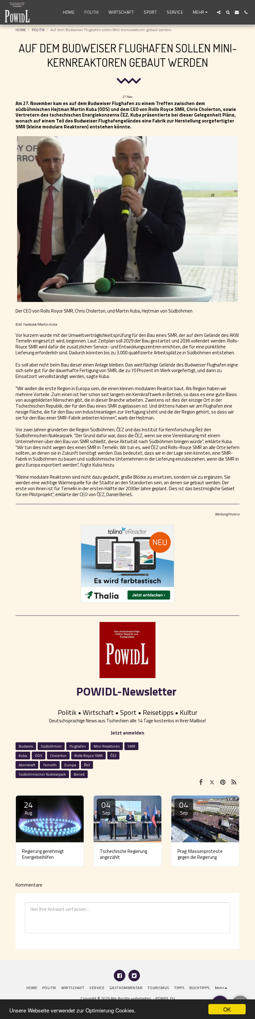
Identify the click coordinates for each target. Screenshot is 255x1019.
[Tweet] (212, 782)
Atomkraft (27, 765)
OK (227, 1009)
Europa (70, 765)
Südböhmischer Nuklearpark (42, 774)
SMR (131, 746)
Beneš (79, 774)
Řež (87, 765)
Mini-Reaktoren (107, 746)
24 (28, 807)
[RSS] (234, 782)
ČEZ (113, 755)
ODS (38, 755)
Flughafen (77, 746)
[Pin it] (223, 782)
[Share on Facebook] (200, 782)
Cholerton (58, 755)
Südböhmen (51, 746)
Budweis (26, 746)
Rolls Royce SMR (88, 755)
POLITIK (38, 30)
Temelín (50, 765)
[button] (219, 12)
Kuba (23, 755)
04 (106, 807)
